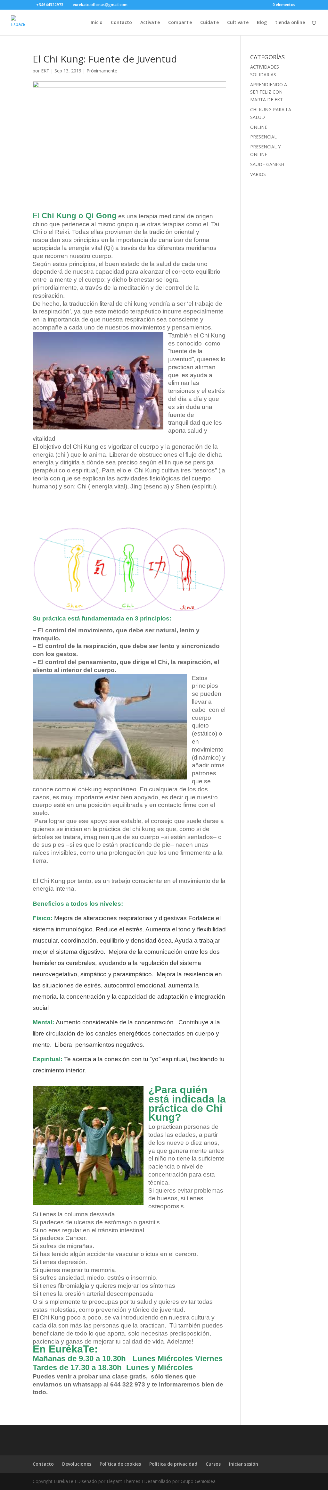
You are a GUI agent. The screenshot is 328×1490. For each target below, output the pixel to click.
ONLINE (258, 127)
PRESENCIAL (263, 137)
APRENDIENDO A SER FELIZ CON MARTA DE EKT (268, 92)
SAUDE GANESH (267, 164)
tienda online (290, 22)
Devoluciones (76, 1464)
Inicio (96, 22)
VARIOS (258, 174)
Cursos (213, 1464)
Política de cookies (120, 1464)
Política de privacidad (173, 1464)
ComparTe (180, 22)
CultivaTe (238, 22)
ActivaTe (150, 22)
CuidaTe (209, 22)
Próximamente (101, 71)
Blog (262, 22)
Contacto (121, 22)
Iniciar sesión (243, 1464)
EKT (45, 71)
